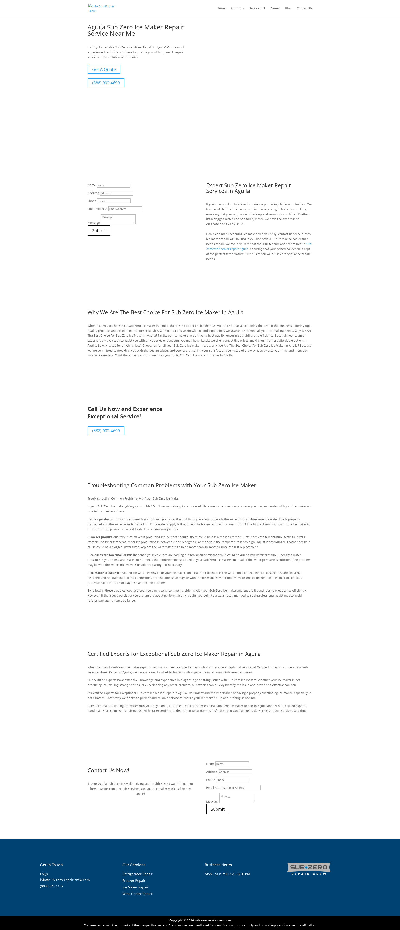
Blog (288, 8)
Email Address (98, 209)
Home (221, 8)
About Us (237, 8)
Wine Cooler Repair (137, 894)
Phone (92, 201)
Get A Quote (104, 69)
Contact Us (304, 8)
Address (93, 193)
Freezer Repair (133, 880)
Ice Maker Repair (135, 887)
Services (255, 8)
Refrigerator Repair (137, 874)
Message (94, 223)
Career (275, 8)
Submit (99, 230)
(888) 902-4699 (106, 83)
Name (92, 185)
